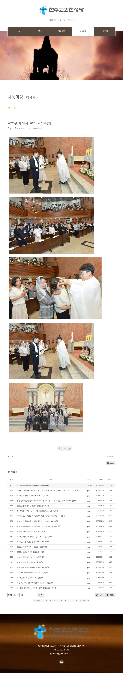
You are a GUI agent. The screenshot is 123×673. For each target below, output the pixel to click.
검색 (40, 595)
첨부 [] (12, 456)
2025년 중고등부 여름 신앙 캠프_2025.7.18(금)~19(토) (37, 526)
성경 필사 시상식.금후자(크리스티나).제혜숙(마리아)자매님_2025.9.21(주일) (45, 501)
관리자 (89, 485)
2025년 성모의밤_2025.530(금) (29, 578)
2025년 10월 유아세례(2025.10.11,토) (31, 495)
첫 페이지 (39, 600)
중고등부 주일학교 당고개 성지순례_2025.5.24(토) (35, 588)
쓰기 (101, 595)
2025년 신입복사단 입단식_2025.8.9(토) (32, 506)
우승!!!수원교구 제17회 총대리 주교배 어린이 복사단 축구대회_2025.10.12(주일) (47, 490)
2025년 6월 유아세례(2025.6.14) (29, 552)
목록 (112, 463)
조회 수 (110, 479)
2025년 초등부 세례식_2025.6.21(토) (31, 547)
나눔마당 (15, 96)
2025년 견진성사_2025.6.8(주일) (29, 557)
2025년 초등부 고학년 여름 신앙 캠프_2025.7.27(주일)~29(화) (40, 516)
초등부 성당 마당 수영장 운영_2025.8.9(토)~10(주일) (36, 511)
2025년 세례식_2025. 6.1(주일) (29, 123)
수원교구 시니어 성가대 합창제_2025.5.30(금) (34, 583)
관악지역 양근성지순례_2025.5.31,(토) (31, 572)
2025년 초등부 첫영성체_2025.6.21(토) (32, 542)
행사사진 (32, 97)
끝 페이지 (83, 600)
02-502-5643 (63, 649)
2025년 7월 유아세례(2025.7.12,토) (30, 531)
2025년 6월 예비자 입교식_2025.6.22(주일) (33, 537)
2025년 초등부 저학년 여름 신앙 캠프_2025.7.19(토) (36, 521)
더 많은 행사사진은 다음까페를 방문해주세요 (33, 485)
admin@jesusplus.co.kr (62, 653)
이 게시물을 (109, 456)
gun (11, 128)
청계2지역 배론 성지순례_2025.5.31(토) (32, 567)
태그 (112, 595)
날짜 (100, 479)
